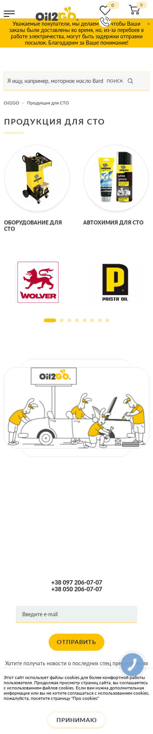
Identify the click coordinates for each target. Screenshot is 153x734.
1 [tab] (50, 320)
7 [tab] (100, 320)
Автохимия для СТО (113, 222)
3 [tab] (69, 320)
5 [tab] (85, 320)
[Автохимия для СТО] (116, 179)
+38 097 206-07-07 (76, 582)
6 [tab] (92, 320)
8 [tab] (107, 320)
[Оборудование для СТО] (37, 179)
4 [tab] (77, 320)
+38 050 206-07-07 (76, 589)
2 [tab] (62, 320)
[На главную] (57, 14)
